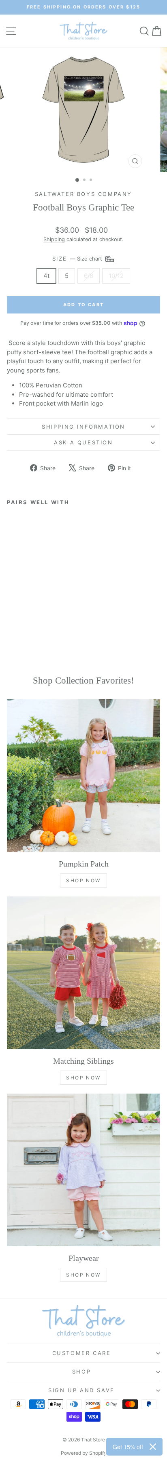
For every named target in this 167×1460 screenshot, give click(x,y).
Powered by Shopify (84, 1453)
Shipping (54, 239)
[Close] (153, 1446)
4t (46, 276)
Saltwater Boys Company (83, 194)
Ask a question (83, 442)
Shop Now (83, 880)
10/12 (116, 276)
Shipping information (83, 426)
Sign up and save (81, 1390)
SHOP (81, 1371)
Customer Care (81, 1353)
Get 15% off (128, 1447)
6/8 (88, 276)
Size (78, 258)
